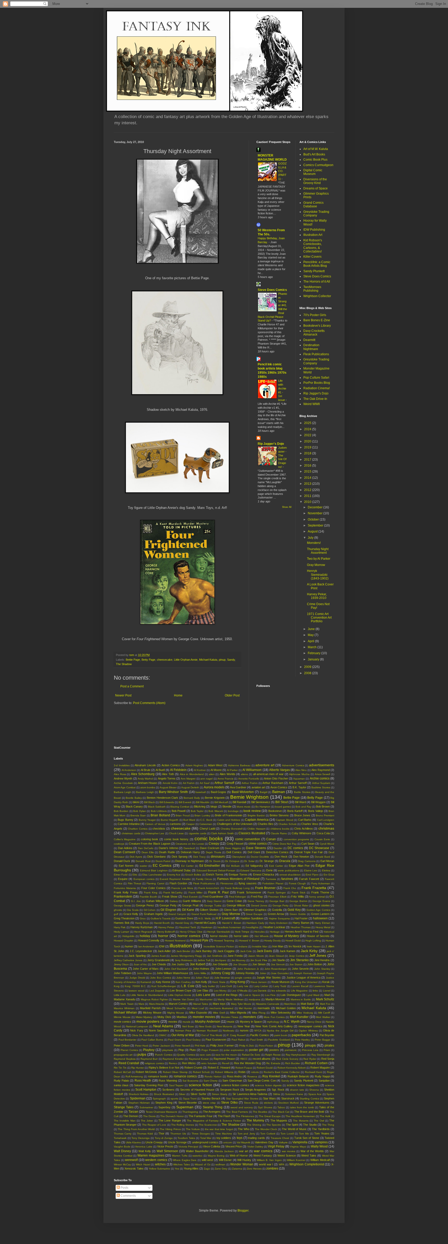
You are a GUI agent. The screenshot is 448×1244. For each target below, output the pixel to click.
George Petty (168, 905)
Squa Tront (190, 1098)
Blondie (227, 806)
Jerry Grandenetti (158, 960)
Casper (190, 824)
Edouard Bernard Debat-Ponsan (216, 870)
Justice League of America (303, 977)
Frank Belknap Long (237, 888)
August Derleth (190, 787)
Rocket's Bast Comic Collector (282, 1072)
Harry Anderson (278, 922)
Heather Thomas (301, 927)
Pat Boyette (327, 1035)
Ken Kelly (201, 981)
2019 (308, 447)
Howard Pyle (199, 940)
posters (274, 1049)
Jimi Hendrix (322, 960)
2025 (308, 423)
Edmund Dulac (181, 870)
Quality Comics (186, 1054)
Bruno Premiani (325, 815)
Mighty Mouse (175, 1012)
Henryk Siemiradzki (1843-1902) (317, 574)
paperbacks (301, 1035)
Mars (141, 1003)
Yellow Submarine (159, 1168)
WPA (281, 1164)
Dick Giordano (156, 856)
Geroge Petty (280, 905)
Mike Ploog (258, 1012)
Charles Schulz (287, 824)
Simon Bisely (219, 1094)
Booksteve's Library (317, 325)
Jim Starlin (278, 960)
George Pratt (190, 905)
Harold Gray (182, 922)
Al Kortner (200, 770)
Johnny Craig (220, 973)
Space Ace (314, 1094)
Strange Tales (124, 1107)
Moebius (182, 1017)
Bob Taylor (197, 811)
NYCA (258, 1030)
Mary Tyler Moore (241, 1003)
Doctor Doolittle (260, 856)
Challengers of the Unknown (235, 823)
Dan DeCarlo (145, 848)
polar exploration (234, 1050)
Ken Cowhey (183, 982)
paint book (280, 1035)
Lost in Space (251, 995)
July (311, 537)
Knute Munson (280, 981)
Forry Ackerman (320, 883)
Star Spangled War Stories (242, 1098)
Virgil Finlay (276, 1146)
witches (160, 1164)
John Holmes (201, 968)
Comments (128, 1196)
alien (212, 774)
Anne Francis (225, 778)
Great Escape (254, 914)
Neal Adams (163, 1026)
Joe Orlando (220, 964)
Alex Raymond (320, 769)
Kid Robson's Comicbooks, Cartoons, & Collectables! (312, 245)
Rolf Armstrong (134, 1076)
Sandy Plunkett (314, 271)
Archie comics (320, 778)
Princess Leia (310, 1050)
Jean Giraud (276, 955)
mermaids (263, 1008)
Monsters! (314, 543)
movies (172, 1021)
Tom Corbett (267, 1133)
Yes (177, 1168)
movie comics (122, 1021)
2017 (308, 459)
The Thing (328, 1124)
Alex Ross (120, 774)
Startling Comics (309, 1098)
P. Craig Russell (236, 1035)
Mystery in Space (251, 1021)
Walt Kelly (144, 1151)
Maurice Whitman (124, 1008)
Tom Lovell (287, 1133)
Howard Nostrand (175, 940)
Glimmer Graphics (255, 909)
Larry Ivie (242, 986)
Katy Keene (163, 981)
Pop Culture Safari (316, 377)
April (311, 641)
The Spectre (273, 1124)
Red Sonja (327, 1058)
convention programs (296, 839)
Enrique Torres (238, 874)
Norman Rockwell (207, 1030)
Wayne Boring (216, 1155)
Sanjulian (324, 1080)
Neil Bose (188, 1026)
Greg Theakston (124, 918)
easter (143, 865)
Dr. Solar (249, 861)
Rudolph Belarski (298, 1076)
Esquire (123, 878)
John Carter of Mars (146, 968)
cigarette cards (197, 833)
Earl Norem (126, 865)
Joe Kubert (197, 964)
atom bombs (147, 787)
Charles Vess (309, 823)
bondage (233, 811)
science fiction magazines (303, 1085)
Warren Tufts (179, 1155)
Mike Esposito (198, 1012)
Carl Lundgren (325, 819)
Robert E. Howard (219, 1067)
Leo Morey (220, 990)
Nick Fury (136, 1030)
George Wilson (236, 905)
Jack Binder (183, 951)
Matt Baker (307, 1003)
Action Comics (171, 765)
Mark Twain (127, 1003)
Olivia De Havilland (143, 1035)
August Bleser (168, 787)
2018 (308, 453)
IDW (161, 946)
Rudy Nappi (322, 1076)
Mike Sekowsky (281, 1012)
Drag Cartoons (306, 861)
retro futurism (209, 1063)
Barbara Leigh (122, 792)
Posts (124, 1188)
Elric (134, 874)
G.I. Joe (136, 901)
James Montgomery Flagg (186, 955)
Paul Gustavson (216, 1039)
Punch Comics (163, 1054)
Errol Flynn (312, 874)
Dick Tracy (199, 856)
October (314, 519)
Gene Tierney (256, 901)
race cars (205, 1054)
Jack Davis (264, 951)
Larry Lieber (261, 986)
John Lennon (223, 968)
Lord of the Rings (227, 994)
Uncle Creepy (154, 1142)
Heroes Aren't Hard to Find (302, 931)
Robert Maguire (320, 1067)
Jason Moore (256, 955)
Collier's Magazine (125, 839)
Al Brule (145, 769)
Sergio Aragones (255, 1089)
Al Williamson (252, 770)
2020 (308, 441)
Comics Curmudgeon (318, 165)
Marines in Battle (301, 999)
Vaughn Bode (122, 1146)
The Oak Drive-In (315, 399)
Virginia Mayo (298, 1146)
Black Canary (134, 806)
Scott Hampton (145, 1089)
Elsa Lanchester (152, 874)
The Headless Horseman (300, 1116)
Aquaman (299, 778)
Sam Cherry (211, 1080)
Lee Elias (202, 990)
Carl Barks (305, 819)
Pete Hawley (302, 1039)
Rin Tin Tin (120, 1067)
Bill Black (149, 802)
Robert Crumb (193, 1067)
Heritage (275, 931)
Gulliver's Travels (161, 918)
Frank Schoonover (249, 892)
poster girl (256, 1050)
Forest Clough (297, 883)
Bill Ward (300, 802)
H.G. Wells (204, 918)
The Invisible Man (125, 1120)
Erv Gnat (329, 874)
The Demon (130, 1116)
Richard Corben (316, 1063)
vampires (321, 1142)
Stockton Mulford (288, 1102)
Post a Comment (132, 686)
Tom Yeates (321, 1133)
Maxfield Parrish (150, 1008)
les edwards (278, 990)
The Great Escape (270, 1116)
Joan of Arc (140, 964)
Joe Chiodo (159, 964)
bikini (136, 802)
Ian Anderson (146, 946)
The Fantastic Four (200, 1116)
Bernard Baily (192, 797)
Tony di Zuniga (164, 1138)
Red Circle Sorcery (287, 1058)
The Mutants (300, 1120)
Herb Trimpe (242, 931)
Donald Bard (322, 856)
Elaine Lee (310, 870)
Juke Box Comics (160, 977)
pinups (310, 1045)
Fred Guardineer (212, 896)
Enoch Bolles (193, 874)
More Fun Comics (274, 1017)
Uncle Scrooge (177, 1142)
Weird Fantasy (262, 1155)
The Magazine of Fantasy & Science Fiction (214, 1120)
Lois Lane (203, 995)
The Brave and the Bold (309, 1111)
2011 (308, 496)
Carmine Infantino (129, 823)
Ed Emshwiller (209, 865)
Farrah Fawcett (309, 878)
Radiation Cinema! (316, 388)
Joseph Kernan (302, 973)
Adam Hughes (194, 765)
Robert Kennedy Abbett (291, 1067)
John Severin (300, 968)
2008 (308, 673)
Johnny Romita (244, 973)
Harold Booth (162, 922)
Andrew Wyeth (123, 778)
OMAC (163, 1035)
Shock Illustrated (164, 1094)
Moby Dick (164, 1017)
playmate (167, 1050)
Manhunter (206, 999)
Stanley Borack (211, 1098)
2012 (308, 490)
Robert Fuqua (243, 1067)
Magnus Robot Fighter (154, 999)
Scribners (168, 1089)
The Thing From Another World (136, 1129)
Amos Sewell (322, 774)
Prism (327, 1050)
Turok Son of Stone (306, 1137)
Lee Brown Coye (180, 990)
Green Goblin (298, 914)
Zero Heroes (254, 1168)
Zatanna (237, 1168)
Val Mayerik (243, 1142)
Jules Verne (183, 977)
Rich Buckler (292, 1063)
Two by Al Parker (318, 559)
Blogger (242, 1210)
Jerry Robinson (184, 960)
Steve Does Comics (272, 290)
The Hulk (325, 1116)
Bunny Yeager (147, 819)
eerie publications (288, 870)
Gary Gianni (214, 901)
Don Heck (281, 856)
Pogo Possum (210, 1050)
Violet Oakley (255, 1146)
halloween (320, 918)
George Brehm (298, 901)
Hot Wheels (262, 936)
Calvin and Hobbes (228, 819)
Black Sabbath (157, 806)
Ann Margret (188, 778)
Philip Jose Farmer (222, 1045)
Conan (271, 839)
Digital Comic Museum (312, 172)
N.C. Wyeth (292, 1021)
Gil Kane (188, 910)
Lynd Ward (312, 995)
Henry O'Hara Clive (191, 931)
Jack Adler (164, 951)
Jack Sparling (137, 955)
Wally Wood (319, 1146)
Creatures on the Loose (190, 843)
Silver (182, 1094)
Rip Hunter (137, 1067)
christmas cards (131, 833)
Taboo (281, 1107)
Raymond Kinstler (173, 1058)
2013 (308, 484)
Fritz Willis (297, 896)
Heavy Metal (323, 927)
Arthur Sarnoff (224, 783)
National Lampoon (137, 1026)
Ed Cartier (187, 865)
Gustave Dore (184, 918)
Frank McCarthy (173, 892)
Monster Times (230, 1017)
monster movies (204, 1017)
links (315, 990)
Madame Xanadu (124, 999)
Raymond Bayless (125, 1058)
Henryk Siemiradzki (218, 931)
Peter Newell (182, 1045)
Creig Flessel (235, 843)
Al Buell (160, 769)
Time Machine (223, 1133)
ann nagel (206, 778)
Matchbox (290, 1003)
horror (163, 936)
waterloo (197, 1155)
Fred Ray (257, 896)
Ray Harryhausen (296, 1054)
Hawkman (207, 927)
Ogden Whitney (308, 1030)
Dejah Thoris (213, 852)
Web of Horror (239, 1155)
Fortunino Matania (125, 888)
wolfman (220, 1164)
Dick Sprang (179, 856)
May (311, 635)
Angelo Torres (167, 778)
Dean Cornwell (124, 852)
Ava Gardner (238, 787)
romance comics (185, 1076)
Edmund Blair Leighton (154, 870)
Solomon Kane (294, 1094)
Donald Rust (143, 861)
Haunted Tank (187, 927)
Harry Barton (301, 922)
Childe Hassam (256, 828)
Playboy (149, 1050)
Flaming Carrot (155, 883)
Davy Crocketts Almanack (314, 332)
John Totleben (122, 973)
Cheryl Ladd (207, 828)
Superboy (164, 1107)
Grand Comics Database (313, 204)
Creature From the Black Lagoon (149, 843)
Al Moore (216, 769)
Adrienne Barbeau (239, 765)
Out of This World (211, 1035)
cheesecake (164, 659)
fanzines (287, 879)
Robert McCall (122, 1072)
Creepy (214, 843)
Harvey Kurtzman (141, 927)
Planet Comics (129, 1050)
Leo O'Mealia (240, 990)
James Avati (158, 955)
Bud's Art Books (314, 154)
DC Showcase (319, 848)
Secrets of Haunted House (197, 1089)
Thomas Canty (122, 1133)
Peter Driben (122, 1045)
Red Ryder (309, 1058)
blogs (214, 806)
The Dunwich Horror (172, 1116)
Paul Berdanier (127, 1039)
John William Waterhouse (172, 973)
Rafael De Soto (251, 1054)
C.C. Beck (206, 819)
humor (129, 946)
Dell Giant (254, 852)
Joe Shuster (240, 964)
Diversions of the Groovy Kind (315, 181)
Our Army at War (182, 1035)
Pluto (193, 1049)
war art (243, 1151)
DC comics (295, 848)
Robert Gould (265, 1067)
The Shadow (124, 664)
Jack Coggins (226, 951)
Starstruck (288, 1098)
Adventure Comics (293, 765)
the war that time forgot (219, 1129)
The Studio (310, 1124)
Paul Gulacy (193, 1039)
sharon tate (297, 1089)
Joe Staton (296, 964)
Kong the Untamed (306, 982)
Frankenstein (123, 896)
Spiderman (137, 1098)
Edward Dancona (250, 870)
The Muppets (278, 1120)
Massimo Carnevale (267, 1003)
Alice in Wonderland (192, 774)
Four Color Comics (153, 888)
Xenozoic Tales (134, 1168)
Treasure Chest (280, 1138)
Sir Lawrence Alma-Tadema (250, 1094)
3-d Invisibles (122, 765)
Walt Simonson (167, 1151)
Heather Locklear (274, 927)
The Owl (319, 1120)
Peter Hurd (141, 1045)
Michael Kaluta (208, 659)
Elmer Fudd (121, 874)
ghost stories (321, 905)
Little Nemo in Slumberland (146, 995)
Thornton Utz (178, 1133)
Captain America (256, 820)
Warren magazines (150, 1155)
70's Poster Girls (314, 315)
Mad (327, 994)
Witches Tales (181, 1164)
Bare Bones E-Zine (316, 320)
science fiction (200, 1085)
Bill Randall (239, 802)
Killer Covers (312, 256)
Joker (263, 973)
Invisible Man (260, 946)
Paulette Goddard (279, 1039)
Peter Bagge (322, 1039)
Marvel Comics (178, 1003)
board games (283, 806)
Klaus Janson (258, 982)
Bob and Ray (303, 806)
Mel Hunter (245, 1008)
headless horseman (229, 927)
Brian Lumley (202, 815)
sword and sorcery (241, 1107)
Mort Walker (323, 1017)
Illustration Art (312, 235)
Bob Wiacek (215, 811)
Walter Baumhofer (197, 1151)
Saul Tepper (176, 1085)
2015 (308, 471)
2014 (308, 478)
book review (252, 811)
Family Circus (204, 879)
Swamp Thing (212, 1107)
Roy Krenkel (271, 1076)
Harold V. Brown (231, 922)
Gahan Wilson (155, 901)
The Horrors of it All (316, 281)
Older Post (232, 695)
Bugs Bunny (125, 819)
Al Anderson (129, 770)
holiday (145, 936)
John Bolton (314, 964)
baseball (200, 792)
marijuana (254, 999)
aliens (244, 774)
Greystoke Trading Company (316, 213)
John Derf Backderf (176, 968)
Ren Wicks (189, 1063)
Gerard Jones (259, 905)
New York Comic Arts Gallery (274, 1026)
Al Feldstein (178, 770)
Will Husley (244, 1159)
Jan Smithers (215, 955)
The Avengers (212, 1111)
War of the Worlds (312, 1151)
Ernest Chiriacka (263, 874)
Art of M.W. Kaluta (315, 149)
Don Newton (301, 856)
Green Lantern (320, 913)
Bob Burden (121, 811)
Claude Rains (279, 833)
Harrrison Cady (255, 922)
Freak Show (169, 896)
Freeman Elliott (277, 896)
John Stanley (322, 968)
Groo (143, 918)
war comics (263, 1151)
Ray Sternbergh (320, 1054)
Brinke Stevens (279, 815)
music (231, 1021)
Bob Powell (178, 810)
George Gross (122, 905)
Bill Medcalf (221, 802)
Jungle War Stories (269, 977)
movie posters (147, 1021)
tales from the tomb (302, 1107)
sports (174, 1098)
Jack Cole (246, 951)
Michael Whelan (125, 1012)
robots (255, 1072)
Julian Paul (202, 977)
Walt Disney (122, 1151)
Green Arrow (276, 913)
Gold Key (294, 910)
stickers (268, 1102)
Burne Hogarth (169, 819)
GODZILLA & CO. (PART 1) (282, 171)
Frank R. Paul (218, 892)
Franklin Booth (148, 896)
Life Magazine (299, 990)
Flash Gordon (178, 883)
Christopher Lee (154, 833)
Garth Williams (192, 901)
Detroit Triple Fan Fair (308, 852)
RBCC (244, 1058)
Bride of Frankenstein (228, 815)
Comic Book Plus (315, 159)
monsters (249, 1017)
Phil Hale (200, 1045)
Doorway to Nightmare (189, 861)
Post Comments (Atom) (149, 703)
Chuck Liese (176, 833)
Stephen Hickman (139, 1102)
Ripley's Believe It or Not (164, 1067)
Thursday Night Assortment (317, 551)
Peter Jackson (161, 1045)
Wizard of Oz (202, 1164)
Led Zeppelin (157, 990)
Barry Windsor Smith (173, 792)
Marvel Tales (200, 1003)
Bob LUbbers (159, 811)
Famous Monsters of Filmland (238, 879)
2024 (308, 429)
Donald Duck (122, 861)
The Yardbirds (321, 1129)
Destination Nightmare (311, 347)
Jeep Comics (296, 955)
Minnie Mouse (122, 1017)
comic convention (247, 839)
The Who (243, 1129)
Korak (326, 981)
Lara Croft (226, 986)
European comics (144, 879)
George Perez (145, 905)
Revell (225, 1063)
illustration (181, 945)
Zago (207, 1168)
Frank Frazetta (314, 888)
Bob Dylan (139, 811)
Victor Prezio (165, 1146)
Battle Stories (302, 792)
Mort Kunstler (299, 1017)
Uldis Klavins (133, 1142)
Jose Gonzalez (280, 973)
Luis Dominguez (291, 994)
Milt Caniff (324, 1012)
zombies (272, 1168)
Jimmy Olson (121, 964)
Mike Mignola (238, 1012)
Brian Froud (183, 815)
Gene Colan (234, 901)
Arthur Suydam (321, 783)
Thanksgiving (190, 1111)
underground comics (205, 1142)
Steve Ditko (229, 1102)
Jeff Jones (317, 955)
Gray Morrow (316, 565)
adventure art (264, 765)
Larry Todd (279, 986)
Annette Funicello (248, 778)
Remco (173, 1063)
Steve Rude (251, 1102)
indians (243, 946)
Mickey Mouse (152, 1012)
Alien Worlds (227, 774)
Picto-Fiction (266, 1045)
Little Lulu (119, 995)
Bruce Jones (302, 815)
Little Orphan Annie (186, 659)
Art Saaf (205, 783)
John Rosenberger (275, 968)
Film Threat (134, 883)
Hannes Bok (122, 922)
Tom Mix (304, 1133)
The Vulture (193, 1129)
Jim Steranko (299, 960)
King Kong (237, 982)
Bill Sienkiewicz (260, 802)
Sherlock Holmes (139, 1094)
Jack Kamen (287, 951)
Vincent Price (233, 1146)
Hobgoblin (128, 936)
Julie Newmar (222, 977)
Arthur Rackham (272, 782)
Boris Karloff (295, 810)
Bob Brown (323, 806)
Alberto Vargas (279, 770)
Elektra (326, 870)
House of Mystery (286, 936)
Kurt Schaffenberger (163, 986)
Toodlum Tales (186, 1138)
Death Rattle (167, 852)
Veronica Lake (143, 1146)
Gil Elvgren (168, 910)
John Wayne (144, 973)
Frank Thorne (320, 892)
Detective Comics (277, 852)
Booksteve (275, 810)
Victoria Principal (188, 1146)
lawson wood (136, 990)
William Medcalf (320, 1159)
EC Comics (162, 865)
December (315, 507)
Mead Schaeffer (176, 1008)
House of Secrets (318, 936)
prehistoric (291, 1050)
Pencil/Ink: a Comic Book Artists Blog (316, 264)
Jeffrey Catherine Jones (128, 960)
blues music (244, 806)
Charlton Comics (138, 828)
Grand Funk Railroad (204, 914)
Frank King (150, 892)
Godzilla (277, 909)
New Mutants (225, 1026)
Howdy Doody (272, 940)
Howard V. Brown (249, 940)
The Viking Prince (170, 1129)
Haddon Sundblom (251, 918)
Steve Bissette (187, 1102)
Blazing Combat (179, 806)
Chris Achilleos (303, 828)
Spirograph (159, 1098)
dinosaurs (218, 856)
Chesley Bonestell (231, 828)
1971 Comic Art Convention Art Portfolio (319, 617)
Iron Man (277, 946)
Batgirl (263, 792)
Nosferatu (228, 1030)
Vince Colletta (211, 1146)
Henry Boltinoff (166, 931)
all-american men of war (268, 774)
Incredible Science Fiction (219, 946)
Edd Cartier (276, 865)
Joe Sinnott (278, 964)
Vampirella (299, 1142)
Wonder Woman (241, 1164)
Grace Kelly (130, 913)
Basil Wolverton (243, 792)
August (313, 531)
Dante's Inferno (168, 848)
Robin (242, 1072)
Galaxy (174, 901)
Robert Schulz (201, 1072)
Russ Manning (168, 1080)
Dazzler (278, 848)
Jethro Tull (204, 960)
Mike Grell (219, 1012)
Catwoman (205, 824)
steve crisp (209, 1102)
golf (116, 914)
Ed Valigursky (254, 865)
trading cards (256, 1137)
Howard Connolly (148, 940)
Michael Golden (286, 1008)
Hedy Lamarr (121, 931)
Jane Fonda (235, 955)
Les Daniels (260, 990)
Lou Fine (270, 995)
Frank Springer (277, 892)
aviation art (258, 787)
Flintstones (226, 883)
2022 (308, 435)
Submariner (146, 1107)
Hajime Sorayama (279, 918)
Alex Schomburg (143, 774)
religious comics (154, 1063)
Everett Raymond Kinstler (175, 879)
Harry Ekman (322, 922)
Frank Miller (195, 892)
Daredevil (189, 848)
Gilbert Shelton (209, 909)
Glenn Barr (231, 909)
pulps (141, 1054)
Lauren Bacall (299, 986)
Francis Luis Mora (182, 888)
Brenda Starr (138, 815)
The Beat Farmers (237, 1111)
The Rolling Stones (182, 1124)
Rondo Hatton (213, 1076)
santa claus (121, 1085)
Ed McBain (233, 865)
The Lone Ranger (169, 1120)
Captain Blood (284, 819)
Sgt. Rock (278, 1089)
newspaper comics (310, 1026)
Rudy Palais (121, 1080)
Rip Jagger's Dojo (271, 444)
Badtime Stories (320, 787)
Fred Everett (190, 896)
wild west (207, 1159)
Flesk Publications (316, 354)
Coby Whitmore (301, 833)
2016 (308, 465)
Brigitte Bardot (256, 815)
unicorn (227, 1142)
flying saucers (247, 883)
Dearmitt (309, 340)
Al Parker (232, 770)
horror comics (189, 936)
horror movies (219, 936)
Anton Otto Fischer (276, 778)
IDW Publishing (314, 229)
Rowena (252, 1076)
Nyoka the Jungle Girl (280, 1030)
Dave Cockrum (209, 848)
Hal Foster (301, 918)
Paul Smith (256, 1039)
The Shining (254, 1124)
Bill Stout (281, 802)
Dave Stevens (256, 848)
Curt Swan (307, 843)
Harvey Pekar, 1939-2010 (317, 596)
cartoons (175, 823)
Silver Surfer (198, 1094)
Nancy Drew (314, 1021)
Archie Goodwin (123, 783)
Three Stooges (201, 1133)
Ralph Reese (273, 1054)
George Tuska (212, 905)
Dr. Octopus (232, 861)
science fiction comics (235, 1085)
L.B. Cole (187, 986)
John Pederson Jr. (248, 968)
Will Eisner (225, 1159)
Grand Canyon (177, 914)
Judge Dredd (137, 977)
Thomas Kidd (145, 1133)
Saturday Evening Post (148, 1085)
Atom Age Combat (125, 787)
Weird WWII (311, 404)
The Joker (147, 1120)
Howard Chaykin (123, 940)
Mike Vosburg (305, 1012)
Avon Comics (278, 787)
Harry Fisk (119, 927)
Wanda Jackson (224, 1151)
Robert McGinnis (146, 1072)
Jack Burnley (203, 951)
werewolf (131, 1160)
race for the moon (226, 1054)
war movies (288, 1151)
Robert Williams (224, 1072)
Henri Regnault (143, 931)
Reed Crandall (128, 1063)
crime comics (257, 843)
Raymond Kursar (199, 1058)
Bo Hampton (262, 806)
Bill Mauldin (202, 802)
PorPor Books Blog (316, 383)
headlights (252, 927)
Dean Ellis (148, 852)
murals (186, 1021)
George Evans (321, 901)
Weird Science (286, 1155)
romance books (158, 1076)
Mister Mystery (144, 1017)
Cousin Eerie (322, 839)
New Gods (205, 1026)
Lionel (326, 990)
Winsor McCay (122, 1164)
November (315, 513)
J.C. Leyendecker (141, 951)
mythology (273, 1021)
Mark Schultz (325, 999)
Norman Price (183, 1030)
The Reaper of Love (154, 1124)
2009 (308, 667)
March (312, 647)
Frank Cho (289, 888)
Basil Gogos (218, 792)
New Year (243, 1026)
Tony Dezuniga (140, 1138)
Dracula (284, 861)
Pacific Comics (259, 1035)
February (314, 653)
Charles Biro (265, 823)
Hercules (259, 931)
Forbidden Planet (272, 883)
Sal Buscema (191, 1080)
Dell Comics (234, 852)
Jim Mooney (238, 960)
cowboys (119, 843)
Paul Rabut (238, 1039)
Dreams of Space (315, 188)
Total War (206, 1138)
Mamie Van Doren (183, 999)
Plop (181, 1049)
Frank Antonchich (208, 888)
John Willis (200, 973)
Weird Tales (308, 1155)
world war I (266, 1164)
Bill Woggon (318, 802)
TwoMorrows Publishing (312, 288)
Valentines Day (264, 1142)
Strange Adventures (316, 1102)
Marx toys (219, 1003)
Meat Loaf (198, 1008)
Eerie (269, 870)
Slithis (276, 1094)
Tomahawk (120, 1138)
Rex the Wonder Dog (247, 1063)
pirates (329, 1045)
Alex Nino (301, 770)
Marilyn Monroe (275, 999)
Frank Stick (298, 892)
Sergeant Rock (229, 1089)
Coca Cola (323, 833)
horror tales (241, 936)
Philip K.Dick (246, 1045)
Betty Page (148, 659)
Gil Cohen (150, 909)
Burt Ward (189, 819)
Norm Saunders (159, 1030)
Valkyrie (283, 1142)
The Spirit (292, 1124)
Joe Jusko (178, 964)
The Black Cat (280, 1111)
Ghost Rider (301, 905)
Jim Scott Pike (258, 960)
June (312, 629)
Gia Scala (133, 909)
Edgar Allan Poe (299, 865)
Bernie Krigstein (215, 797)
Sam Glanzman (232, 1080)
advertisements (321, 765)
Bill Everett (185, 802)
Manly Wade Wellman (230, 999)
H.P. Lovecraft (225, 918)
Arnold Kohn (170, 783)
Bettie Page (133, 659)
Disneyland (239, 856)
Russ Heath (143, 1080)
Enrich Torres (214, 874)
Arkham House (147, 782)
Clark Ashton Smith (222, 833)
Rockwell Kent (313, 1072)
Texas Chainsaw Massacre (162, 1111)
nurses (244, 1030)
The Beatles (260, 1111)
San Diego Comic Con (262, 1080)
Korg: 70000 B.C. (135, 986)
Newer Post (123, 695)
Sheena (314, 1089)
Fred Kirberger (237, 896)
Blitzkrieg (199, 806)
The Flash (224, 1116)
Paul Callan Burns (152, 1039)
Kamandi (146, 982)
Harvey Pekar (166, 927)
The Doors (149, 1116)
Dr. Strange (267, 861)
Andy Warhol (145, 778)
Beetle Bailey (134, 797)
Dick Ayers (136, 856)
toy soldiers (223, 1137)
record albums (262, 1058)
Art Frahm (189, 783)
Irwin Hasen (314, 946)
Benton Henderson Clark (162, 797)
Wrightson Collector (317, 296)
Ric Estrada (273, 1063)
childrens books (279, 828)
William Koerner (296, 1160)
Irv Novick (295, 946)
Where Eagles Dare (185, 1160)
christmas (326, 828)
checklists (158, 828)
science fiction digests (268, 1085)
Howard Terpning (224, 940)
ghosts (118, 909)
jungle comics (243, 977)
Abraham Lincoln (145, 765)
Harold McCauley (205, 922)
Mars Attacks (156, 1003)
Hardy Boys (142, 922)
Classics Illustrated (252, 833)
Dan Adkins (125, 848)
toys (239, 1138)
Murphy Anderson (207, 1021)
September (316, 525)
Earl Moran (327, 861)
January (314, 659)
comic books (208, 838)
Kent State (218, 982)
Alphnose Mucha (299, 774)
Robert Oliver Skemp (175, 1072)
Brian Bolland (160, 815)
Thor (161, 1133)
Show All (286, 507)
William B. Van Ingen (269, 1160)
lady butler (208, 986)
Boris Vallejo (315, 810)
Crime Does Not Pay (284, 843)
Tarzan (133, 1111)
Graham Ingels (153, 913)
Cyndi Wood (327, 843)
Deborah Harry (190, 852)
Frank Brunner (265, 888)
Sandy (231, 659)
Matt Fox (325, 1003)
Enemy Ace (173, 874)
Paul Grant (174, 1039)
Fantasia (271, 879)
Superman (184, 1107)
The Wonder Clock (266, 1129)
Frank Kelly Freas (126, 892)
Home (178, 695)
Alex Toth (168, 774)
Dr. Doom (214, 861)
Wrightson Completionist (306, 1164)
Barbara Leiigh (145, 792)
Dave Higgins (233, 848)
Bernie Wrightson (249, 797)
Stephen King (163, 1102)
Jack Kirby (309, 951)
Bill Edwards (166, 802)
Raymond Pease (224, 1058)
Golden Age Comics (318, 909)
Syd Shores (265, 1107)
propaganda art (123, 1054)
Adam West (215, 765)
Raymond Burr (149, 1058)
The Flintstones (245, 1116)
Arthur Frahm (249, 783)
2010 (308, 502)
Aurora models (214, 787)
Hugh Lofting (313, 940)
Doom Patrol (163, 861)
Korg (117, 986)
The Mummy (255, 1120)
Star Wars (269, 1098)
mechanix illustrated (221, 1008)
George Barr (276, 901)
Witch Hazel (143, 1164)
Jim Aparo (220, 960)
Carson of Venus (155, 824)
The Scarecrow (208, 1124)
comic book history (176, 839)
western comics (156, 1160)
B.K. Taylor (299, 787)
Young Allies (191, 1168)
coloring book (149, 839)
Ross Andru (234, 1076)
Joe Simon (258, 964)
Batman (278, 792)
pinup (222, 659)
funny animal (317, 896)
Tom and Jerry (246, 1133)
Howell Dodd (292, 940)
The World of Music (294, 1129)
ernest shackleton (290, 874)
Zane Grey (221, 1168)
